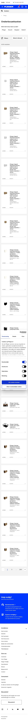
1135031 (11, 535)
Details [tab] (14, 336)
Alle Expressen (4, 636)
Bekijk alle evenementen (7, 643)
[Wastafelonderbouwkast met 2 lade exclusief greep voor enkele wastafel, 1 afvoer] (14, 85)
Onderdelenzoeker (5, 646)
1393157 (11, 178)
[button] (25, 569)
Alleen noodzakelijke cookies (14, 386)
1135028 (11, 560)
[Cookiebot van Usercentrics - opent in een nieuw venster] (20, 332)
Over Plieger (4, 659)
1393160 (11, 123)
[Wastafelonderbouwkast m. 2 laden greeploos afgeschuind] (14, 449)
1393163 (11, 66)
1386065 (11, 263)
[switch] (24, 366)
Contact (3, 671)
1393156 (11, 150)
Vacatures (3, 656)
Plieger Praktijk (4, 661)
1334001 (11, 389)
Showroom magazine (6, 687)
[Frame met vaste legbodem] (14, 405)
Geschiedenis (4, 664)
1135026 (11, 483)
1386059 (11, 289)
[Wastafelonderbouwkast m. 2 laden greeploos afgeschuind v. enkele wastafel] (14, 254)
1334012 (11, 314)
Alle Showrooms (5, 638)
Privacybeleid (4, 716)
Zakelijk (3, 2)
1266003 (11, 432)
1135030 (11, 510)
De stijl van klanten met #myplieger (10, 684)
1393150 (11, 236)
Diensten (3, 633)
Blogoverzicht (4, 669)
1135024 (11, 457)
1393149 (11, 207)
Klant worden (4, 631)
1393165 (11, 94)
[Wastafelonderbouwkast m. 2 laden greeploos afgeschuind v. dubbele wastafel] (14, 501)
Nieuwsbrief (11, 702)
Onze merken (4, 641)
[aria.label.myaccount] (18, 6)
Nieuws (3, 666)
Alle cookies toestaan (14, 382)
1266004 (11, 411)
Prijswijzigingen (4, 648)
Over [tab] (23, 336)
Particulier (8, 2)
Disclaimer (3, 718)
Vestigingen (4, 614)
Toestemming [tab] (5, 336)
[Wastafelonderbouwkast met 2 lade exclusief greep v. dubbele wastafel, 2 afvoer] (14, 57)
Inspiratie (3, 682)
